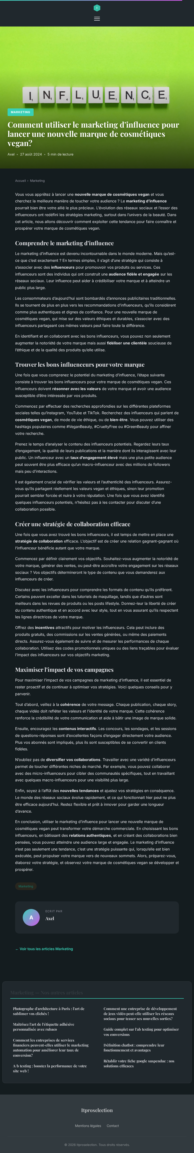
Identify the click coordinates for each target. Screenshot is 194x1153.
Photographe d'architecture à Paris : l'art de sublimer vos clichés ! (48, 1011)
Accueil (20, 181)
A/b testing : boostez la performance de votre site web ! (50, 1068)
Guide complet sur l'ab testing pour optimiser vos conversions (141, 1032)
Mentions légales (88, 1126)
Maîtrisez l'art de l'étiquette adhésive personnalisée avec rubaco (43, 1027)
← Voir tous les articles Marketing (44, 949)
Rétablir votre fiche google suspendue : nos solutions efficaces (139, 1063)
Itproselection (97, 1110)
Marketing (20, 112)
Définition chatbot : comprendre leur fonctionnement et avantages (134, 1047)
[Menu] (97, 18)
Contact (113, 1126)
